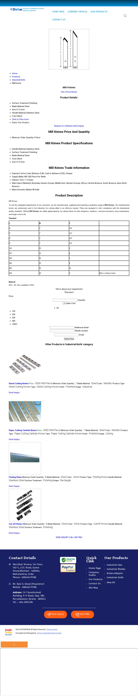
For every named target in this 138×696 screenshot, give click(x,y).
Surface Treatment (20, 152)
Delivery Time (18, 180)
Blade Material (18, 155)
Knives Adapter (115, 573)
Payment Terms (19, 173)
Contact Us (58, 19)
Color (14, 158)
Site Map (93, 587)
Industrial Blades (116, 569)
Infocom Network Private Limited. (49, 633)
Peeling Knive (15, 477)
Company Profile (77, 11)
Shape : (62, 480)
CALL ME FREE (75, 537)
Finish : (67, 387)
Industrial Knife (115, 577)
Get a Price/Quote (69, 92)
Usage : (83, 387)
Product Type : (93, 477)
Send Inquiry (78, 126)
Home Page (58, 11)
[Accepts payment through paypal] (68, 571)
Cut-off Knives (16, 524)
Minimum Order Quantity (22, 137)
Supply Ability (18, 176)
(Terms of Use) (51, 629)
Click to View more (20, 119)
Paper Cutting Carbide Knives (23, 430)
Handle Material (19, 149)
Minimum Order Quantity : (65, 383)
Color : (104, 383)
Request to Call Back (63, 126)
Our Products (99, 11)
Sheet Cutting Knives (19, 383)
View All (111, 582)
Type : (45, 387)
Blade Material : (87, 383)
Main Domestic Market (22, 189)
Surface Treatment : (39, 480)
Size (14, 162)
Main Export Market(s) (21, 183)
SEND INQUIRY (62, 537)
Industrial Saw (114, 564)
